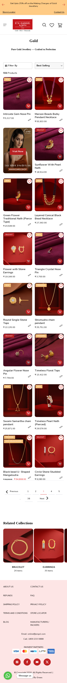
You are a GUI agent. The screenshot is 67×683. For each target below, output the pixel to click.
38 (28, 498)
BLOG (6, 622)
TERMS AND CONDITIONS (15, 613)
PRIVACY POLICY (38, 604)
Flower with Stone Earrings (14, 270)
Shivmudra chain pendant (45, 321)
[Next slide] (63, 4)
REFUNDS (7, 595)
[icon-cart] (59, 24)
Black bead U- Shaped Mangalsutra (16, 473)
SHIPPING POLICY (11, 604)
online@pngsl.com (37, 634)
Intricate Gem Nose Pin (17, 114)
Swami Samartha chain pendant (17, 422)
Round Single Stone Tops (15, 321)
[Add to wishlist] (29, 80)
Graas (39, 677)
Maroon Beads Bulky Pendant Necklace (47, 115)
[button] (49, 66)
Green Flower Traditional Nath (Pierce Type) (17, 219)
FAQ (32, 595)
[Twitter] (47, 662)
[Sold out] (59, 156)
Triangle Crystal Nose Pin (48, 270)
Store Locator (9, 12)
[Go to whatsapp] (8, 676)
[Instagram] (17, 662)
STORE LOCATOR (38, 613)
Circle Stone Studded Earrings (47, 473)
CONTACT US (36, 586)
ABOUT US (8, 586)
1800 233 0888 (36, 639)
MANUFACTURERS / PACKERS (39, 623)
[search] (44, 24)
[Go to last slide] (3, 4)
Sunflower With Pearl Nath (48, 166)
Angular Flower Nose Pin (16, 372)
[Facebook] (27, 662)
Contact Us (59, 12)
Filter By (12, 65)
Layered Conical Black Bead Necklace (48, 217)
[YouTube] (37, 662)
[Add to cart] (28, 106)
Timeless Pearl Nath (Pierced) (47, 422)
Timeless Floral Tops (47, 370)
